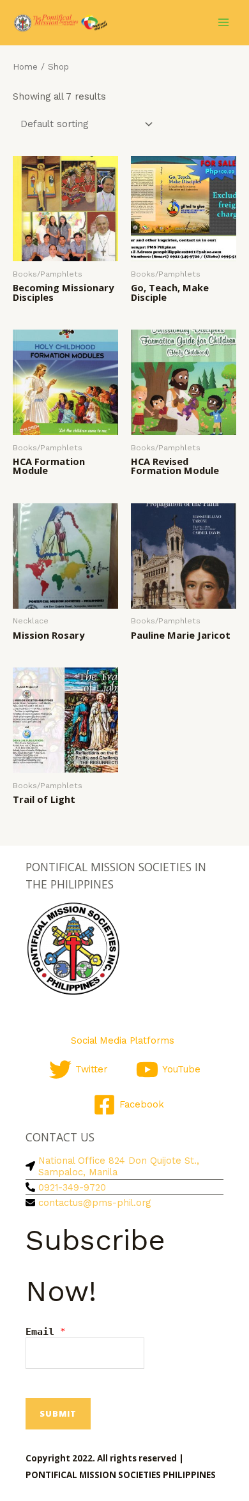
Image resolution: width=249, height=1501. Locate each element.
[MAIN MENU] (223, 22)
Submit (58, 1413)
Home (25, 67)
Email (46, 1331)
